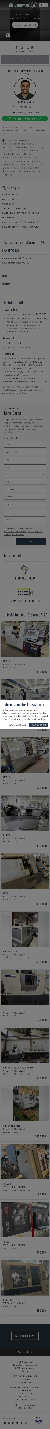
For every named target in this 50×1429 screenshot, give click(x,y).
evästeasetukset (17, 725)
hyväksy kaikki (39, 725)
